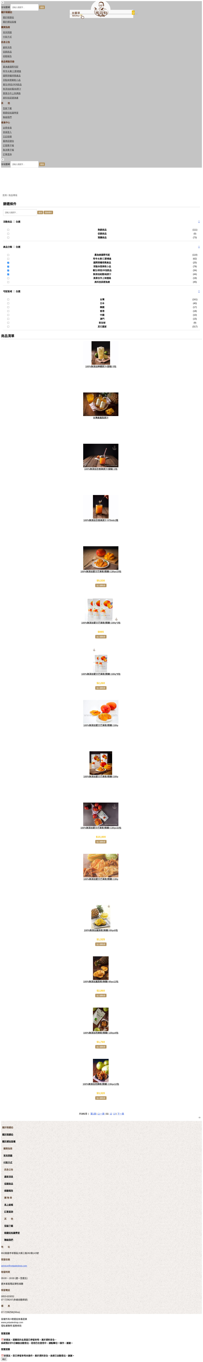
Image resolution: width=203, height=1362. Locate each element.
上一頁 (101, 1114)
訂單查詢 (7, 154)
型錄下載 (7, 108)
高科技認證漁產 (10, 98)
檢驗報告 (7, 56)
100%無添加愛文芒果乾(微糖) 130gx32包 (101, 828)
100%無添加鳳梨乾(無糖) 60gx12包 (100, 981)
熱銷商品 (102, 230)
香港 (102, 311)
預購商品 (102, 237)
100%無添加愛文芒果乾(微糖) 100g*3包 (100, 623)
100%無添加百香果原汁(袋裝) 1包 (100, 469)
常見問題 (7, 32)
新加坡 (102, 323)
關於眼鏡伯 (7, 1134)
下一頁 (120, 1114)
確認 (4, 1359)
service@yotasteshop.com (14, 1266)
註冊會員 (7, 128)
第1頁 (93, 1114)
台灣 (102, 299)
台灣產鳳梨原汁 (101, 418)
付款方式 (7, 37)
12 (111, 1114)
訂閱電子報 (8, 145)
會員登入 (7, 132)
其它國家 (102, 326)
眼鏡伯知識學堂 (10, 113)
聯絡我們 (7, 117)
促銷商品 (7, 52)
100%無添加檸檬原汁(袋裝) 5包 (100, 366)
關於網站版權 (9, 22)
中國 (102, 315)
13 (114, 1114)
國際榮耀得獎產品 (12, 76)
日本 (102, 303)
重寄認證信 (8, 141)
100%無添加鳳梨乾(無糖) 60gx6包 (101, 930)
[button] (199, 221)
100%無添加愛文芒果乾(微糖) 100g (100, 725)
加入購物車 (100, 586)
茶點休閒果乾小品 (12, 80)
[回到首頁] (100, 16)
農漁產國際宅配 (10, 67)
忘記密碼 (7, 136)
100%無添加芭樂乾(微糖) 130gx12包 (101, 1084)
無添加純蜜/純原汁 (12, 89)
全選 (18, 222)
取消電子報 (8, 150)
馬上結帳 (8, 1205)
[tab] (101, 222)
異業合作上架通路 (12, 93)
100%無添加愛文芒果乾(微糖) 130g (100, 879)
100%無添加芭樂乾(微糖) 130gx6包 (100, 1033)
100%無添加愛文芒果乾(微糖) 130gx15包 (101, 571)
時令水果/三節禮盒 (12, 71)
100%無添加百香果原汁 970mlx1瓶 (100, 520)
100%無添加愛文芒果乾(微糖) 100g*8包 (100, 674)
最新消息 (7, 47)
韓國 (102, 307)
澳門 (102, 319)
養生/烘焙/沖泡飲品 (12, 84)
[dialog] (101, 163)
